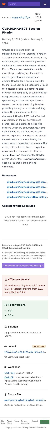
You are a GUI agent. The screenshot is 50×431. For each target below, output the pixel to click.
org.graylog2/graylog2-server (28, 17)
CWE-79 (8, 377)
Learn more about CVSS (19, 357)
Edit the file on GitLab (32, 405)
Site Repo (3, 422)
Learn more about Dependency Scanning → (23, 265)
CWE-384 (9, 372)
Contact (35, 421)
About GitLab (9, 422)
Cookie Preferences (44, 422)
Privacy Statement (25, 422)
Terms (16, 421)
